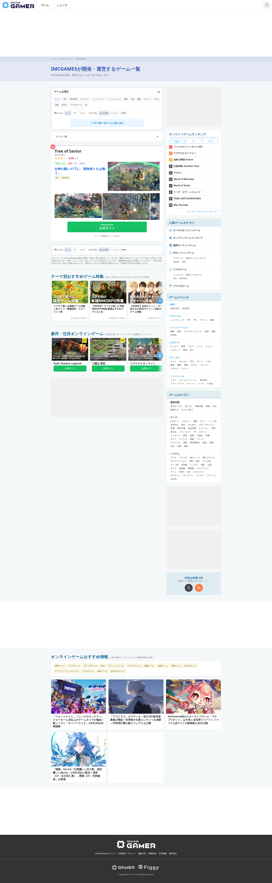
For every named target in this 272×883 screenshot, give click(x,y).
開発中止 (174, 409)
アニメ (203, 421)
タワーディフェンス (193, 331)
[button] (159, 300)
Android (183, 278)
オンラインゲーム (66, 59)
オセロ (194, 364)
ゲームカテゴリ (179, 395)
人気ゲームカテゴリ (182, 223)
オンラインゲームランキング (187, 134)
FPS (188, 320)
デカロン (178, 172)
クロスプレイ (199, 471)
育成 (132, 99)
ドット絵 (213, 421)
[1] (134, 176)
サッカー (174, 346)
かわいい (186, 421)
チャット (191, 383)
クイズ (201, 383)
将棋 (186, 364)
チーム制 (207, 461)
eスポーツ (174, 421)
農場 (211, 442)
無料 (70, 163)
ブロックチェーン (207, 424)
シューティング (98, 99)
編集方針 (142, 853)
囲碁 (179, 364)
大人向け (192, 424)
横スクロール (209, 457)
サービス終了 (187, 409)
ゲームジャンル (179, 297)
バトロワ (200, 475)
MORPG (186, 308)
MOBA (173, 335)
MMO (181, 471)
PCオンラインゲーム (183, 252)
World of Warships (184, 179)
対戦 (191, 461)
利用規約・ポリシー (127, 853)
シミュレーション (114, 99)
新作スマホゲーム (194, 274)
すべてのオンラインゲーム (186, 230)
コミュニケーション (188, 380)
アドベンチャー (177, 383)
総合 (177, 141)
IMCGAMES (60, 154)
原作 (183, 424)
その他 (210, 383)
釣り (192, 350)
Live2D (173, 478)
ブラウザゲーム (76, 105)
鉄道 (205, 442)
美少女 (64, 105)
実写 (213, 428)
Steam (82, 163)
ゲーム (45, 5)
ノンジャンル (177, 376)
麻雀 (172, 364)
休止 (215, 406)
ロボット (203, 431)
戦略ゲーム (149, 665)
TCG (192, 361)
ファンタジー (185, 431)
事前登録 (199, 406)
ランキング (114, 113)
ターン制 (174, 464)
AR (188, 471)
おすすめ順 (104, 113)
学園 (208, 435)
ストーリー (204, 428)
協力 (198, 461)
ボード (200, 361)
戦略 (126, 99)
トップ (53, 59)
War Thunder (181, 205)
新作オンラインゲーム (196, 258)
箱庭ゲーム (163, 665)
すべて (57, 99)
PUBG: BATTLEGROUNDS (187, 198)
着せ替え (204, 380)
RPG (65, 99)
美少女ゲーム (190, 665)
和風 (185, 442)
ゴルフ (191, 346)
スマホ (82, 113)
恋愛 (57, 105)
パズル (156, 99)
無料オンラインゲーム (184, 245)
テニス (209, 346)
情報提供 (152, 853)
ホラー (173, 439)
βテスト (188, 406)
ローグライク (203, 468)
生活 (172, 446)
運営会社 (173, 853)
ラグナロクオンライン (185, 153)
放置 (203, 464)
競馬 (185, 350)
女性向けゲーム (118, 671)
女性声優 (192, 428)
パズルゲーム (88, 671)
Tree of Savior (68, 151)
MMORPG (73, 99)
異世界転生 (195, 442)
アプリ (173, 457)
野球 (183, 346)
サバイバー (188, 475)
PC (75, 113)
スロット (185, 368)
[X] (189, 588)
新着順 (123, 113)
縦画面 (182, 468)
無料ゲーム (60, 665)
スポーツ (147, 99)
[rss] (199, 588)
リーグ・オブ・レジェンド (187, 191)
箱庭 (139, 99)
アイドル (183, 439)
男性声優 (181, 428)
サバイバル (175, 442)
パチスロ (174, 368)
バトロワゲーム (134, 665)
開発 (208, 406)
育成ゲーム (176, 665)
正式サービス (61, 163)
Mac (184, 261)
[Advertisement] (136, 33)
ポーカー (183, 361)
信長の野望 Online (183, 159)
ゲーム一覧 (61, 136)
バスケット (175, 350)
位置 (210, 464)
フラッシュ (212, 475)
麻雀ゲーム (102, 671)
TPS (195, 320)
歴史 (185, 435)
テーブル (174, 357)
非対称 (184, 464)
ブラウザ (183, 457)
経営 (179, 331)
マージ (173, 471)
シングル (194, 464)
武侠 (179, 446)
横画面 (191, 468)
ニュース (62, 5)
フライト (203, 320)
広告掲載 (163, 853)
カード (173, 361)
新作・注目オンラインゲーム (77, 333)
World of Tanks (182, 185)
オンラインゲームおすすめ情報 (79, 656)
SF (195, 431)
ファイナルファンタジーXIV (188, 146)
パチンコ (204, 364)
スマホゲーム (180, 269)
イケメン (201, 439)
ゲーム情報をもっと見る (107, 235)
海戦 (186, 446)
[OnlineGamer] (136, 848)
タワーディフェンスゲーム (67, 671)
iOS (175, 278)
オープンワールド (178, 461)
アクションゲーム (116, 665)
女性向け (174, 424)
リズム (173, 380)
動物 (192, 439)
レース (200, 346)
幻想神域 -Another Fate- (186, 166)
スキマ (173, 468)
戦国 (192, 435)
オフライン (175, 475)
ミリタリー (175, 435)
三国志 (200, 435)
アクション (85, 99)
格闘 (212, 320)
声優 (172, 428)
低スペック (195, 457)
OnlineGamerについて (105, 853)
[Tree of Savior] (78, 205)
